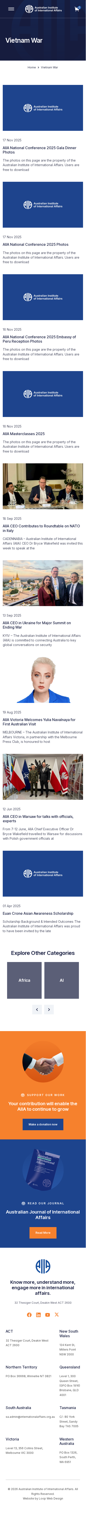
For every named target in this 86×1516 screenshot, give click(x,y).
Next (49, 1009)
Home (32, 67)
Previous (37, 1009)
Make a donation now (43, 1124)
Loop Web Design (51, 1498)
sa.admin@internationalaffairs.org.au (30, 1416)
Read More (43, 1232)
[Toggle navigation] (11, 8)
